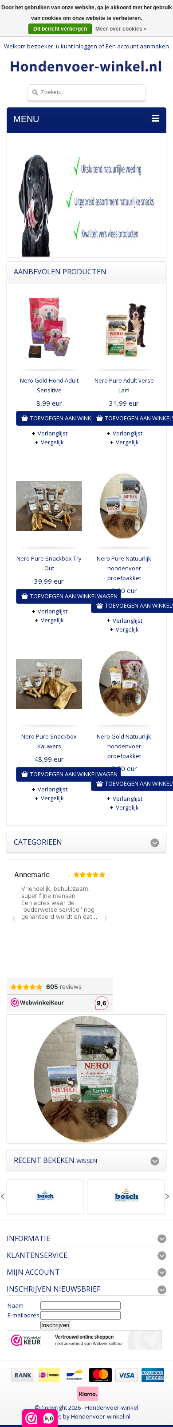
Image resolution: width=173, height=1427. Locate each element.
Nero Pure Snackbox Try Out (49, 563)
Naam (16, 1305)
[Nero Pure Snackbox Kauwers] (49, 686)
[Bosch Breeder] (45, 1200)
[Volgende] (166, 1196)
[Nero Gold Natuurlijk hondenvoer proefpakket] (124, 686)
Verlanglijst (52, 433)
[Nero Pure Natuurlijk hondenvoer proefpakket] (124, 508)
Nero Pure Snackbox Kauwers (49, 741)
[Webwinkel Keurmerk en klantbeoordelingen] (84, 1341)
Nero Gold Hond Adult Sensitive (49, 385)
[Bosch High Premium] (126, 1200)
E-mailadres (23, 1315)
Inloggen (85, 46)
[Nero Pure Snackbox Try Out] (49, 508)
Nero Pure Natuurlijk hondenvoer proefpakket (124, 568)
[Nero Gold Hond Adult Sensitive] (49, 330)
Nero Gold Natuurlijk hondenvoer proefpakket (124, 746)
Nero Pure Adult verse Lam (124, 385)
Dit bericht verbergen (60, 29)
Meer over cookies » (121, 29)
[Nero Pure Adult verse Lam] (124, 330)
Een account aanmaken (137, 46)
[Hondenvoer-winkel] (86, 65)
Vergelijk (52, 442)
